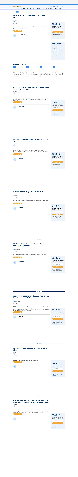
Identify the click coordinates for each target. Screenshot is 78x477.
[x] (54, 6)
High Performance (49, 8)
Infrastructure (30, 8)
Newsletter (60, 6)
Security (42, 8)
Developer (37, 8)
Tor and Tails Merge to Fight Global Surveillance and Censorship (58, 69)
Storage (55, 8)
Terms (62, 113)
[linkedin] (53, 6)
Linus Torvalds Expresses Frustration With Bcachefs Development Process (31, 69)
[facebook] (51, 6)
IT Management (22, 8)
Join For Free (57, 32)
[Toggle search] (64, 6)
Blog (60, 8)
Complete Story (17, 30)
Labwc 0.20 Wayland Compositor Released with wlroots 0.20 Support (57, 51)
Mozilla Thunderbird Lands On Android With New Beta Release (45, 69)
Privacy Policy (55, 36)
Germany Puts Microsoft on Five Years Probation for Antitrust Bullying (18, 69)
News (17, 8)
